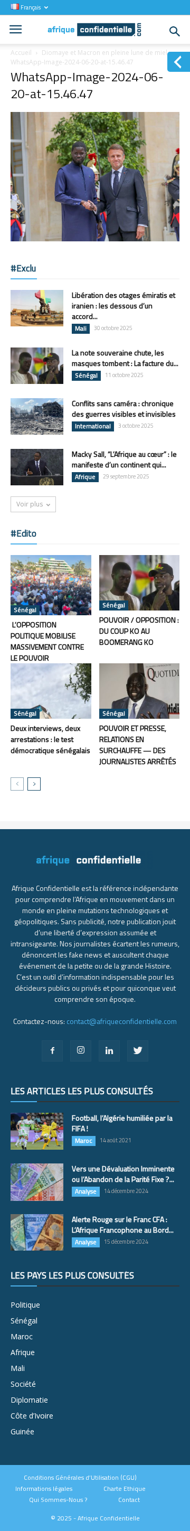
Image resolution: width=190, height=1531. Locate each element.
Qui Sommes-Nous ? (58, 1500)
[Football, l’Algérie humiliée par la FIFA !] (37, 1131)
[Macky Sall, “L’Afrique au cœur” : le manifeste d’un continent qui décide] (37, 467)
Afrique (85, 477)
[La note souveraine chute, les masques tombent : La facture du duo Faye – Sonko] (37, 365)
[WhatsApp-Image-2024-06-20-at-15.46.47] (95, 238)
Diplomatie (29, 1400)
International (93, 426)
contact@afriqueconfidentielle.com (121, 1021)
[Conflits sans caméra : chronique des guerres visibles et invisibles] (37, 416)
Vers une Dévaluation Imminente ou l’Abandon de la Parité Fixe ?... (123, 1174)
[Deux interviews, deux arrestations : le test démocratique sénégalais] (51, 691)
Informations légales (43, 1489)
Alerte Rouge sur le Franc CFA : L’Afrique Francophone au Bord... (123, 1224)
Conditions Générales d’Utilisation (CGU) (80, 1477)
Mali (81, 328)
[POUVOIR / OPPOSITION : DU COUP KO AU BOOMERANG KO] (139, 582)
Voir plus (29, 504)
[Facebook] (52, 1051)
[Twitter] (137, 1051)
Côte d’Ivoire (32, 1416)
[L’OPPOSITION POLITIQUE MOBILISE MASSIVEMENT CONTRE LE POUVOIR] (51, 585)
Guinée (22, 1431)
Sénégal (86, 375)
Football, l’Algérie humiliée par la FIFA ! (122, 1123)
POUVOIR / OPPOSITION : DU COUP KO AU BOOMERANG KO (139, 630)
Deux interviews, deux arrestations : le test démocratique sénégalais (50, 739)
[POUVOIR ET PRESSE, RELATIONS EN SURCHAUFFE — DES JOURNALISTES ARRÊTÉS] (139, 691)
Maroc (83, 1140)
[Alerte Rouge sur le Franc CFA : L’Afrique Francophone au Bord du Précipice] (37, 1232)
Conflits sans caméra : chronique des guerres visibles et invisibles (124, 408)
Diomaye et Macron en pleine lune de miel (104, 52)
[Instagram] (80, 1051)
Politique (25, 1305)
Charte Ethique (124, 1489)
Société (23, 1384)
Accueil (21, 52)
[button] (175, 31)
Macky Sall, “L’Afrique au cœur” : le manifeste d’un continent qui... (124, 459)
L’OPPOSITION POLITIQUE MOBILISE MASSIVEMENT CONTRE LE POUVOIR (47, 641)
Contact (129, 1500)
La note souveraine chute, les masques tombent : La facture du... (125, 358)
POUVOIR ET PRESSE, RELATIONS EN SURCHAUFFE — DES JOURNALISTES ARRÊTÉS (137, 744)
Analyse (86, 1191)
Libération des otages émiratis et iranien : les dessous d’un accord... (123, 305)
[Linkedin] (109, 1051)
